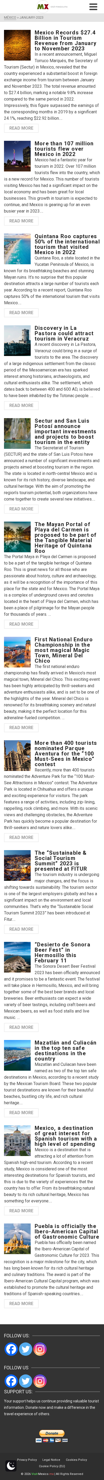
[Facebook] (11, 1349)
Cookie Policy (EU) (52, 1466)
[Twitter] (25, 1349)
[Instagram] (40, 1349)
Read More (21, 128)
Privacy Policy (27, 1460)
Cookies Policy (76, 1460)
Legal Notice (51, 1460)
